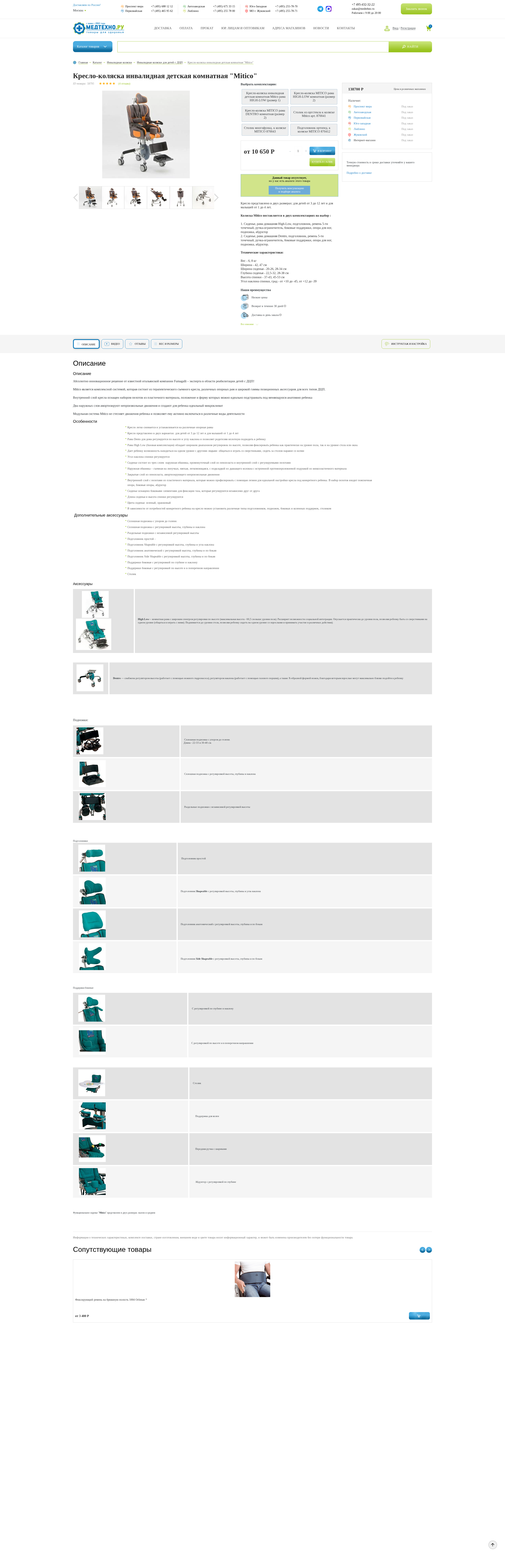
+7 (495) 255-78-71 (286, 10)
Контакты (346, 28)
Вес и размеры (169, 343)
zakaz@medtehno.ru (363, 8)
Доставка (163, 28)
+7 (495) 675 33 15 (224, 6)
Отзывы (140, 343)
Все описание (247, 324)
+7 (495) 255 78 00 (224, 10)
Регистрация (408, 28)
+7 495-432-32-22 (363, 4)
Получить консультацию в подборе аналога (289, 190)
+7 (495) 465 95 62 (162, 10)
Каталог (88, 46)
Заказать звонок (416, 8)
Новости (321, 28)
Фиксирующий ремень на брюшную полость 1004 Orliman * (111, 1299)
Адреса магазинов (288, 28)
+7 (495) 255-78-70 (286, 6)
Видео (115, 343)
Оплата (186, 28)
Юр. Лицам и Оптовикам (242, 28)
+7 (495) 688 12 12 (162, 6)
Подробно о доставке (359, 172)
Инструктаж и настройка (409, 343)
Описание (88, 344)
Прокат (207, 28)
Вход (395, 28)
